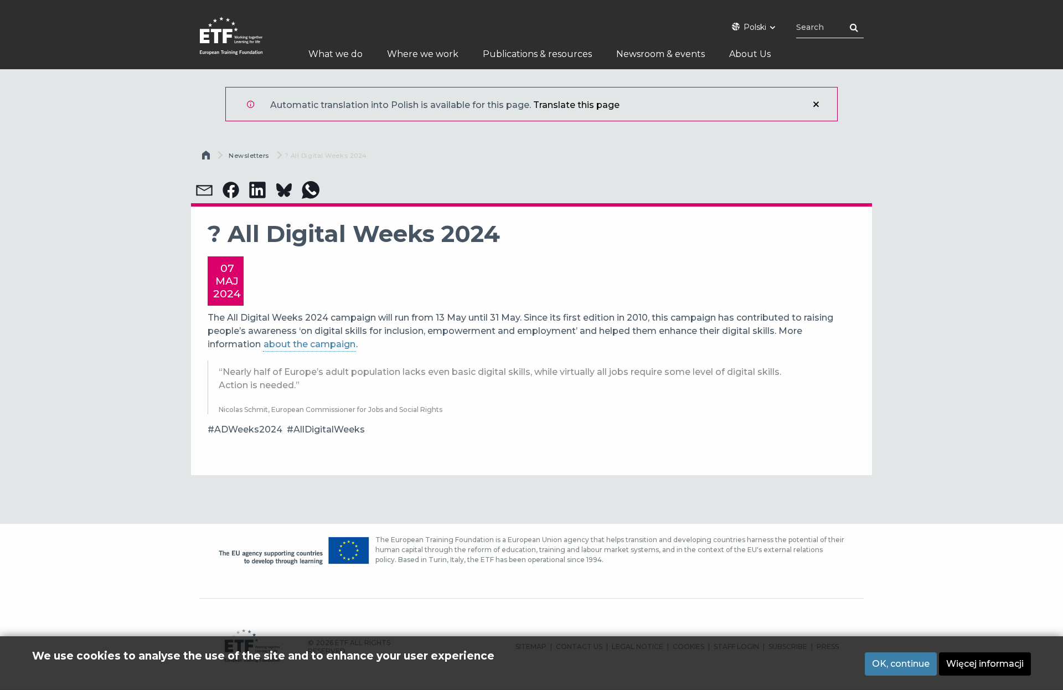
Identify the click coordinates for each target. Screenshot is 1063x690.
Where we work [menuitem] (422, 54)
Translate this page (576, 105)
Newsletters (249, 155)
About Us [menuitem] (750, 54)
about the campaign (309, 344)
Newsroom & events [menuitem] (660, 54)
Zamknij (816, 104)
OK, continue (901, 663)
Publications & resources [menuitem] (537, 54)
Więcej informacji (985, 663)
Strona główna (207, 158)
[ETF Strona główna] (242, 43)
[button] (204, 190)
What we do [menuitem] (335, 54)
